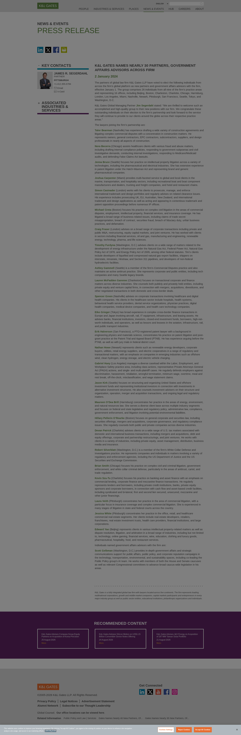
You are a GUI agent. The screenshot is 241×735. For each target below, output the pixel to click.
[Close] (237, 729)
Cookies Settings (166, 730)
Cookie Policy (50, 731)
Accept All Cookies (202, 730)
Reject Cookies (184, 730)
